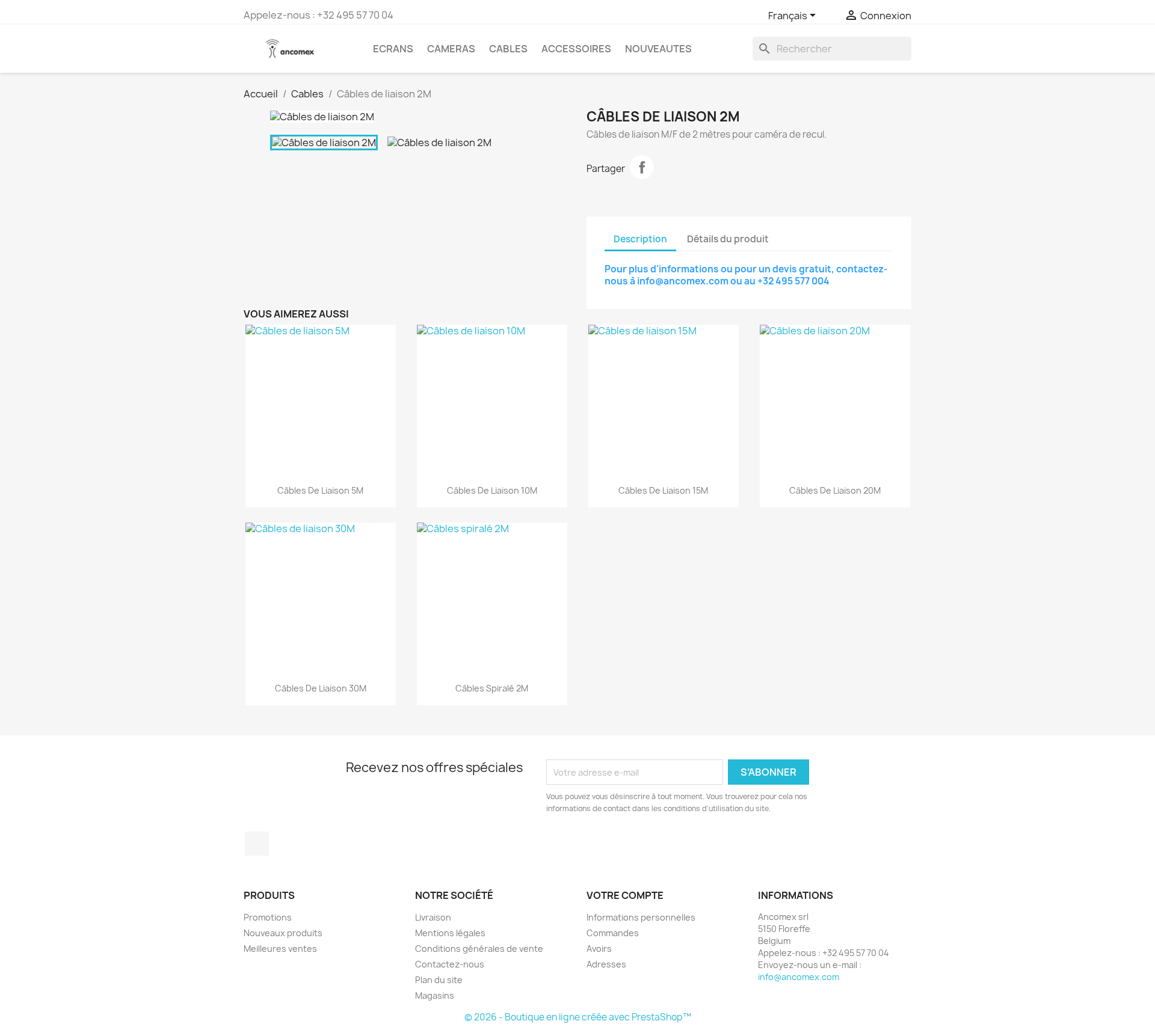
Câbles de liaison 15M (663, 490)
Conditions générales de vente (479, 948)
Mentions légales (450, 933)
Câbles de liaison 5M (320, 490)
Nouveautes (658, 48)
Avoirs (599, 948)
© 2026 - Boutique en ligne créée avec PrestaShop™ (577, 1017)
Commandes (613, 933)
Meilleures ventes (280, 948)
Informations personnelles (641, 917)
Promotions (268, 917)
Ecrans (393, 48)
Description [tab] (640, 239)
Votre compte (625, 895)
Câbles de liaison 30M (320, 688)
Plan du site (439, 979)
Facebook (257, 844)
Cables (508, 48)
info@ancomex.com (798, 976)
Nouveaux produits (283, 933)
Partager (642, 167)
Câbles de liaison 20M (835, 490)
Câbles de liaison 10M (492, 490)
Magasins (434, 995)
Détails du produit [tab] (728, 239)
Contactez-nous (449, 964)
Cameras (451, 48)
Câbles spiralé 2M (491, 688)
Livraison (433, 917)
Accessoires (576, 48)
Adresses (606, 964)
